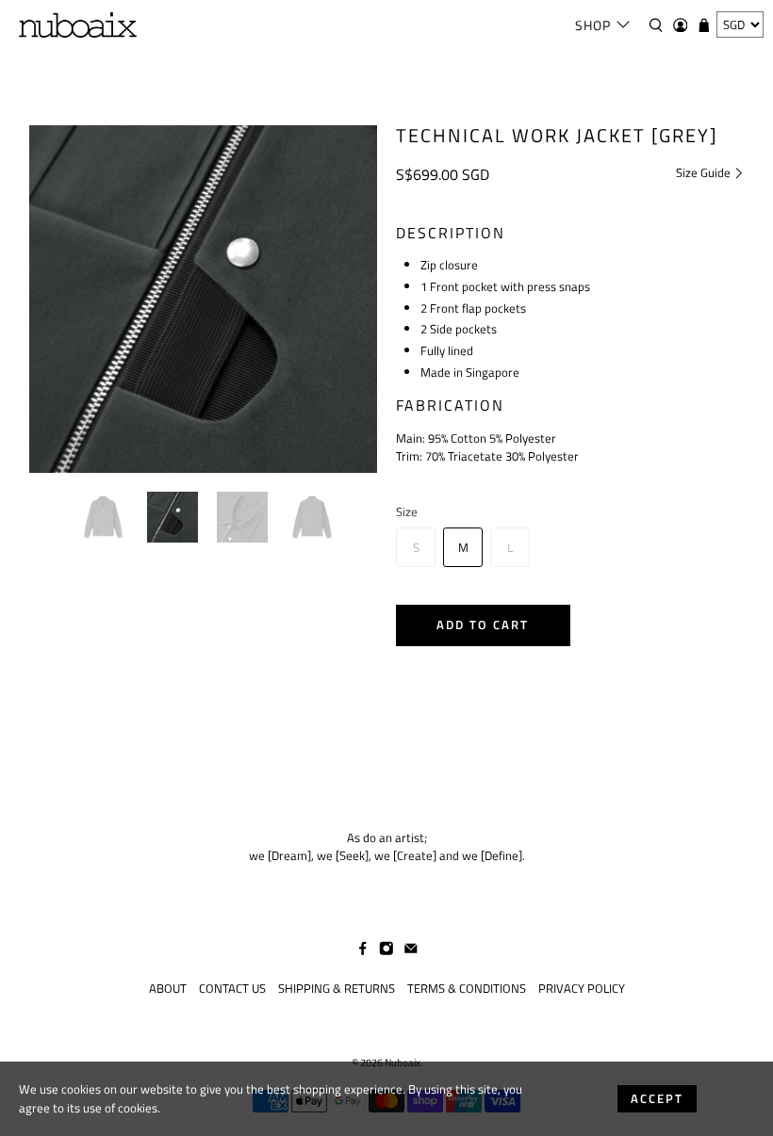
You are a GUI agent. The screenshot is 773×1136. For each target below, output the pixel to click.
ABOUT (168, 988)
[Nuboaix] (78, 25)
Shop (593, 25)
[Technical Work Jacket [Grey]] (203, 299)
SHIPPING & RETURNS (336, 988)
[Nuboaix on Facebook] (362, 950)
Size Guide (704, 172)
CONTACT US (232, 988)
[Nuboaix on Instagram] (386, 950)
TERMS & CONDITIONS (466, 988)
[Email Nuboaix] (411, 950)
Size (407, 512)
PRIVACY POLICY (581, 988)
